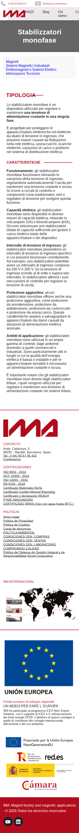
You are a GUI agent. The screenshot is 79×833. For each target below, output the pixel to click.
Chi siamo (62, 13)
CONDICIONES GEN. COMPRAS (26, 536)
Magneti (12, 62)
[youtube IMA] (8, 822)
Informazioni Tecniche (23, 73)
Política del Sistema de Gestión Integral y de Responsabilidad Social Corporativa (34, 554)
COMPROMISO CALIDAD (21, 548)
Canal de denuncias (17, 528)
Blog (46, 12)
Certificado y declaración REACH (26, 496)
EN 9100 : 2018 (14, 484)
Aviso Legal (11, 517)
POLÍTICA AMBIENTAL (19, 532)
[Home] (14, 14)
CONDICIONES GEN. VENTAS (24, 540)
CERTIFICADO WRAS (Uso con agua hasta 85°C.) (38, 503)
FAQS (29, 12)
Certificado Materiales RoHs (22, 488)
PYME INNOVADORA (18, 500)
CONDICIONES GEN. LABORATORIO (29, 544)
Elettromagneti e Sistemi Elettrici (31, 69)
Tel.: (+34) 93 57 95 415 (20, 455)
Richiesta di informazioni (55, 3)
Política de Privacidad (18, 520)
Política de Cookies (16, 524)
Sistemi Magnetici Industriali (28, 65)
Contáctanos (12, 459)
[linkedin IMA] (18, 822)
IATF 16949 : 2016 (16, 476)
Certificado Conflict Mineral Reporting (29, 492)
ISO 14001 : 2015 (15, 480)
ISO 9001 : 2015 (14, 472)
